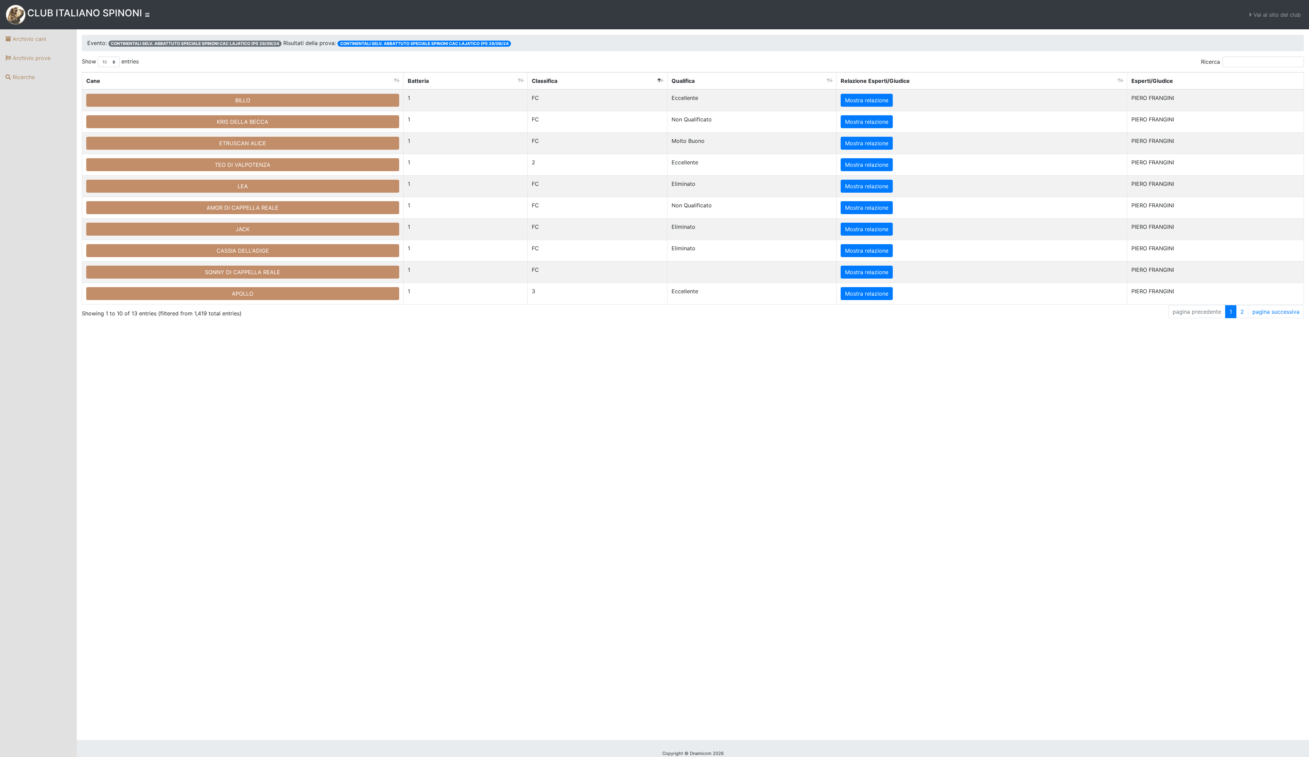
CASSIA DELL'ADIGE (242, 250)
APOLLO (242, 293)
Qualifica (683, 80)
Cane (93, 80)
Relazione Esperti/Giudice (875, 80)
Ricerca (1210, 61)
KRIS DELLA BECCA (242, 121)
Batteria (418, 80)
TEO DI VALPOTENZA (242, 164)
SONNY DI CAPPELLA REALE (242, 272)
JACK (243, 229)
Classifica (544, 80)
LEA (243, 186)
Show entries (110, 61)
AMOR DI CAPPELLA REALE (243, 207)
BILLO (242, 100)
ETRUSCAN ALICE (242, 143)
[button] (1275, 14)
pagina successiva (1275, 311)
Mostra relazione (866, 100)
